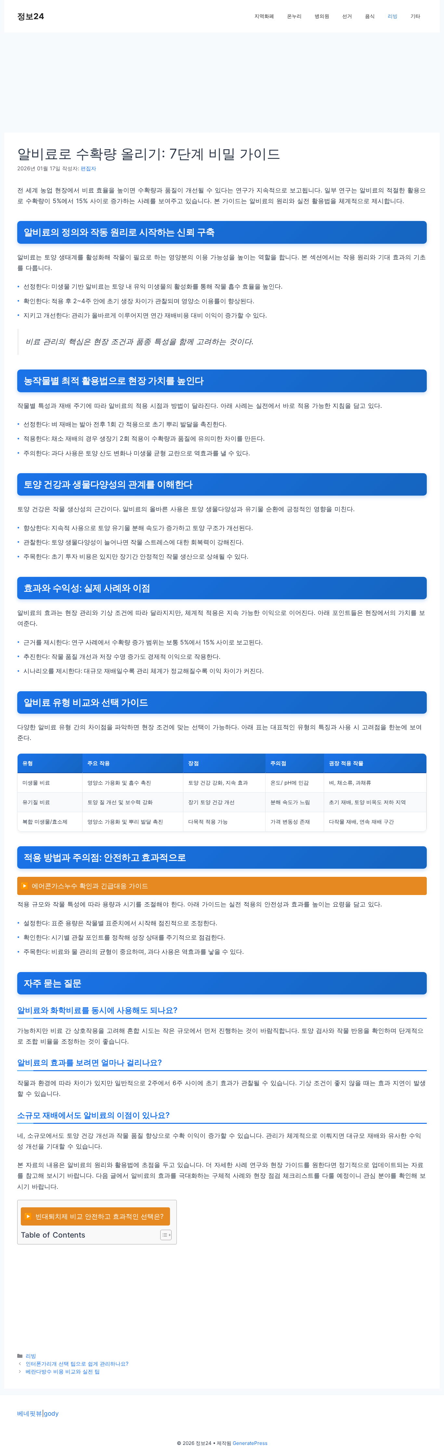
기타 (415, 16)
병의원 (322, 16)
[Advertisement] (199, 84)
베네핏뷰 (29, 1413)
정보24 (30, 16)
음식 (370, 16)
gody (51, 1413)
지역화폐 (264, 16)
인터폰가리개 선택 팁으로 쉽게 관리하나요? (77, 1363)
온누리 (294, 16)
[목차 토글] (162, 1234)
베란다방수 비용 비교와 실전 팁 (63, 1371)
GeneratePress (250, 1443)
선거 (347, 16)
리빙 (393, 16)
